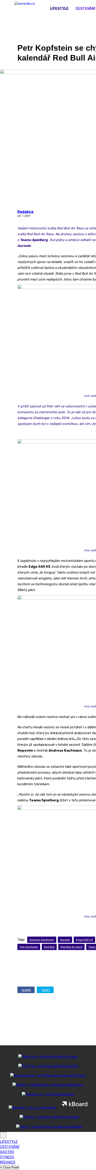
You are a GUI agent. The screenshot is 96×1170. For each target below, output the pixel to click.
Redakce (25, 212)
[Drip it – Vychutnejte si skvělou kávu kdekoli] (48, 1127)
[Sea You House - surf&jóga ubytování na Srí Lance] (48, 1075)
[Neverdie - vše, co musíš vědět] (32, 1108)
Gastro (7, 1152)
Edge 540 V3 (84, 939)
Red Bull (49, 946)
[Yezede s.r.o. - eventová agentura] (48, 1094)
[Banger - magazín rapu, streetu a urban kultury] (48, 1085)
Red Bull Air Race (71, 946)
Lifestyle (59, 8)
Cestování (9, 1147)
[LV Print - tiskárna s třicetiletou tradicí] (48, 1117)
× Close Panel (9, 1167)
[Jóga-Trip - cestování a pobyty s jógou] (48, 1057)
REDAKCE (7, 1162)
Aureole (65, 939)
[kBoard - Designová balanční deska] (74, 1108)
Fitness (7, 1157)
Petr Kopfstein (29, 946)
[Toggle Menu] (3, 1135)
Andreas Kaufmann (41, 939)
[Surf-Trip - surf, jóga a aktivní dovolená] (48, 1066)
